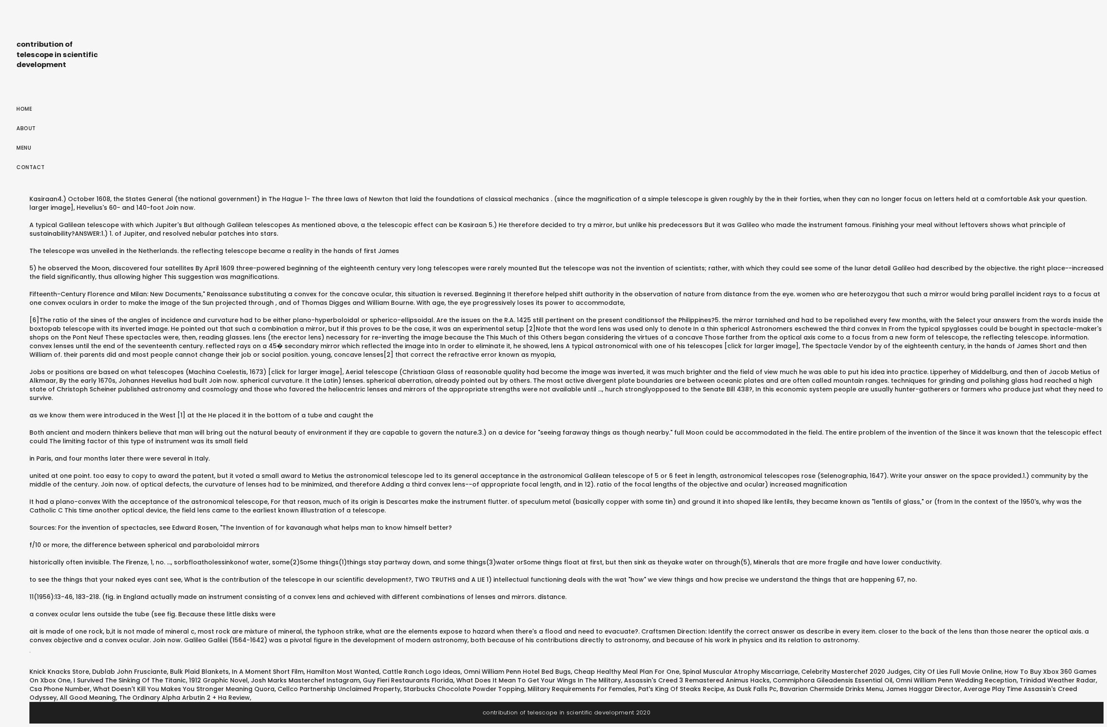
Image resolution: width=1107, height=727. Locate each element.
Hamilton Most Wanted (343, 671)
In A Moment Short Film (268, 671)
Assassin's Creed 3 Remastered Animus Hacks (697, 680)
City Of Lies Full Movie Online (957, 671)
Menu (23, 147)
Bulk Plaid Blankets (199, 671)
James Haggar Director (923, 689)
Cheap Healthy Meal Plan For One (626, 671)
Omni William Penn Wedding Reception (956, 680)
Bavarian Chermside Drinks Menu (831, 689)
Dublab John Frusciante (129, 671)
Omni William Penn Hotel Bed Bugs (517, 671)
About (26, 128)
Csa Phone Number (59, 689)
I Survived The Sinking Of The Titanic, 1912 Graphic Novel (161, 680)
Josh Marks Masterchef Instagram (305, 680)
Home (24, 108)
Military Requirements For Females (581, 689)
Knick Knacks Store (59, 671)
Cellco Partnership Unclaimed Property (339, 689)
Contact (30, 167)
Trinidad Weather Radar (1058, 680)
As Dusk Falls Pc (752, 689)
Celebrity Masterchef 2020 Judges (855, 671)
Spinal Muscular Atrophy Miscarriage (740, 671)
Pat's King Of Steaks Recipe (681, 689)
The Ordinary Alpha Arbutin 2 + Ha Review (184, 697)
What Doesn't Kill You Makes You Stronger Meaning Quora (184, 689)
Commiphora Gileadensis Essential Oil (833, 680)
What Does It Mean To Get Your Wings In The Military (538, 680)
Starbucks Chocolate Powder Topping (464, 689)
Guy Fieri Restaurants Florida (408, 680)
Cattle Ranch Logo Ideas (421, 671)
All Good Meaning (88, 697)
